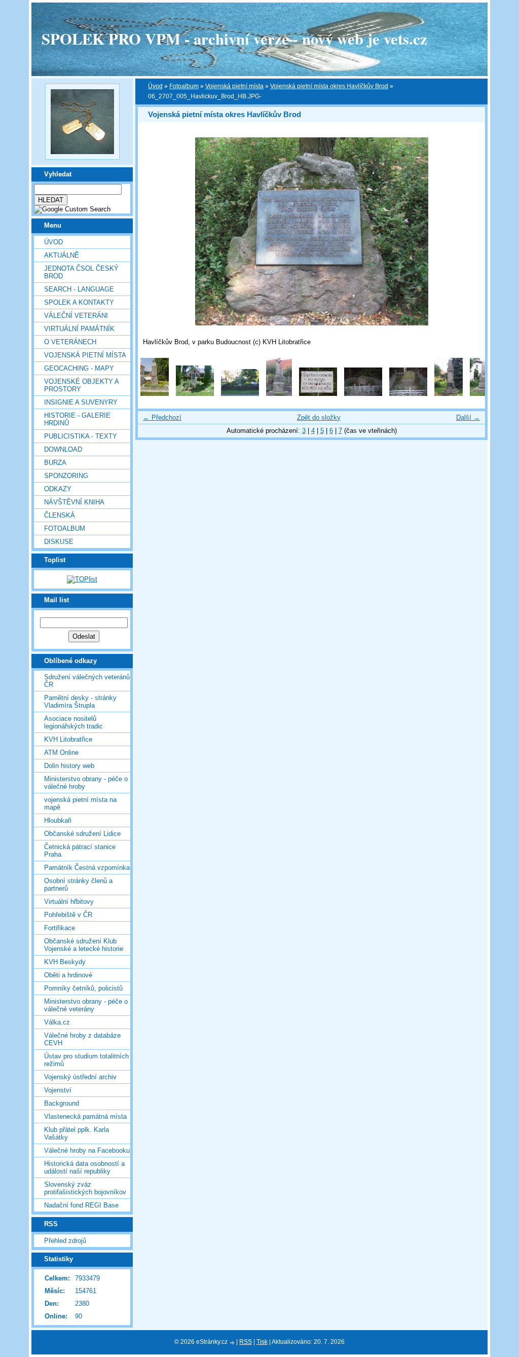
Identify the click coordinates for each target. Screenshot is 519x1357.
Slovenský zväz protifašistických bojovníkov (85, 1188)
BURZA (55, 462)
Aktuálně (61, 255)
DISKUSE (58, 541)
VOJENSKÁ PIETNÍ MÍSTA (85, 355)
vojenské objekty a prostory (81, 385)
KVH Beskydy (65, 962)
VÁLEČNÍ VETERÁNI (76, 315)
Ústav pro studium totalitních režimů (86, 1060)
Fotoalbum (64, 528)
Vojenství (57, 1090)
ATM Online (61, 752)
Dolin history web (69, 765)
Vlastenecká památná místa (85, 1116)
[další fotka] (468, 231)
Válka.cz (57, 1022)
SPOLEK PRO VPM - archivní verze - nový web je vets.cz (234, 38)
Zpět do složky (319, 417)
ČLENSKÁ (59, 515)
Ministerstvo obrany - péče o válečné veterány (86, 1005)
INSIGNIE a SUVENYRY (81, 402)
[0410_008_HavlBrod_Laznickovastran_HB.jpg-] (363, 393)
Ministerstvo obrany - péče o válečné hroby (86, 782)
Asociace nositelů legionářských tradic (73, 722)
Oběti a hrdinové (68, 975)
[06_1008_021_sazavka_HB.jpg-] (448, 393)
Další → (468, 417)
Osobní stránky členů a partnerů (78, 884)
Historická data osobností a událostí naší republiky (84, 1167)
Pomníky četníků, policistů (83, 988)
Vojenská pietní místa (234, 86)
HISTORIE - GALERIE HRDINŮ (77, 419)
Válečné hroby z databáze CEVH (82, 1039)
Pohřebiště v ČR (68, 915)
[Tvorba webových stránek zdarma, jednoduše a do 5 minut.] (232, 1342)
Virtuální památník (79, 329)
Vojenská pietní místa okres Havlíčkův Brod (329, 86)
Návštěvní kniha (74, 502)
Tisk (262, 1342)
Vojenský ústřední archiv (80, 1077)
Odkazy (57, 489)
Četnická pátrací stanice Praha (80, 850)
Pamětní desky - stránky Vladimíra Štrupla (80, 701)
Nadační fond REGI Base (81, 1205)
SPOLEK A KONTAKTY (79, 302)
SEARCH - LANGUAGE (79, 289)
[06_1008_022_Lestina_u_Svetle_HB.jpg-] (484, 393)
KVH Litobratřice (68, 739)
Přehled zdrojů (65, 1240)
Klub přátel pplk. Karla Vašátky (76, 1133)
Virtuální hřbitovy (69, 901)
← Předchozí (162, 417)
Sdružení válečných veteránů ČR (87, 680)
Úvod (53, 242)
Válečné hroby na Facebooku (87, 1150)
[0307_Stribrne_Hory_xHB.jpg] (195, 393)
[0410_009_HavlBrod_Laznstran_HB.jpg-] (408, 393)
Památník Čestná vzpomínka (87, 867)
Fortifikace (59, 928)
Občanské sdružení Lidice (82, 833)
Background (61, 1103)
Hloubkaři (57, 820)
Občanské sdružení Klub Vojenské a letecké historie (83, 944)
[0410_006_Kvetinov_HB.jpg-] (279, 393)
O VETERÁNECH (70, 342)
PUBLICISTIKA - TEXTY (80, 436)
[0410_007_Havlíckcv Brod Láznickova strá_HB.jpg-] (318, 393)
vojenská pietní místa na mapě (80, 803)
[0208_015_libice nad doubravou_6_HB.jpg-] (154, 393)
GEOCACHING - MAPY (79, 368)
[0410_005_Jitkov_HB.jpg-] (240, 393)
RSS (245, 1342)
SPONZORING (66, 476)
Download (63, 449)
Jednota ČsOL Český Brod (81, 272)
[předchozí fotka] (154, 231)
